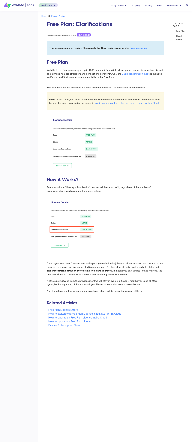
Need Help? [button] (172, 5)
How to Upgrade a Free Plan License (70, 321)
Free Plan (180, 31)
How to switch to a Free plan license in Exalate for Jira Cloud (126, 103)
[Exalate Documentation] (19, 5)
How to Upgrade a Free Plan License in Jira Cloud (77, 317)
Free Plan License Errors (63, 309)
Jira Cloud (84, 34)
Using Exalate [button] (117, 5)
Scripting (135, 5)
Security (148, 5)
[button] (48, 5)
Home (44, 16)
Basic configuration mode (136, 73)
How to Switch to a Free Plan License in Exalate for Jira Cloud (84, 313)
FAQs (159, 5)
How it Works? (179, 37)
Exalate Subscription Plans (64, 325)
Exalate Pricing (58, 16)
